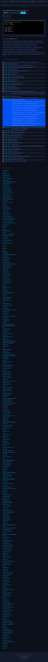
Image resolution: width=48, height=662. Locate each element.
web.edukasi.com (6, 439)
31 (10, 132)
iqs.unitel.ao (5, 237)
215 (8, 65)
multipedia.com (6, 278)
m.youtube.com (6, 273)
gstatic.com (5, 344)
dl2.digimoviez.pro (7, 374)
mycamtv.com (6, 313)
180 (10, 91)
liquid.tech (5, 648)
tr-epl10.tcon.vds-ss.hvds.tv (18, 159)
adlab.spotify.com (31, 42)
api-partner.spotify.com (27, 44)
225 (10, 139)
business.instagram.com (8, 336)
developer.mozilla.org (7, 216)
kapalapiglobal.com (7, 501)
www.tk (24, 161)
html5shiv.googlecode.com (9, 354)
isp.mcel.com (5, 493)
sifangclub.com (6, 504)
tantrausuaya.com (6, 215)
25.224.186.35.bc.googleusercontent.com (21, 127)
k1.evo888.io (5, 357)
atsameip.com (6, 599)
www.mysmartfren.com (8, 387)
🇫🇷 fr (45, 1)
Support (33, 1)
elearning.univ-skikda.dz (8, 622)
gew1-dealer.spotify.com (17, 134)
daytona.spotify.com (29, 52)
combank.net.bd (6, 578)
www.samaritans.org (7, 456)
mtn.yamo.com (6, 600)
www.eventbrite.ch (7, 368)
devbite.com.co (6, 417)
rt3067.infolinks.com (7, 564)
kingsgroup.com (6, 173)
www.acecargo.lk (6, 581)
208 (10, 69)
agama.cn (5, 471)
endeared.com (6, 420)
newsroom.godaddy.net (8, 365)
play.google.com (6, 328)
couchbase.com (6, 580)
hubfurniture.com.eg (7, 390)
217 (8, 70)
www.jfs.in (14, 139)
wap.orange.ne (6, 276)
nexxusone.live (6, 588)
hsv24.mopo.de (15, 89)
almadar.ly (5, 251)
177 (10, 79)
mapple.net (14, 69)
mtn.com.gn (5, 583)
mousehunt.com (6, 613)
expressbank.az (6, 537)
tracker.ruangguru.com (17, 76)
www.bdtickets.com (7, 464)
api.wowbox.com (6, 551)
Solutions (26, 1)
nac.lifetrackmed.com (7, 550)
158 (10, 86)
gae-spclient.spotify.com (32, 98)
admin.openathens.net (17, 65)
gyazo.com (14, 63)
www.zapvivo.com (7, 279)
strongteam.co (6, 567)
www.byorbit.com (6, 382)
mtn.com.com (6, 507)
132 (10, 158)
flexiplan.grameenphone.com (9, 218)
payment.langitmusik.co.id (8, 415)
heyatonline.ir (5, 290)
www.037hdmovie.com (8, 404)
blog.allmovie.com (23, 62)
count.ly (4, 565)
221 (8, 82)
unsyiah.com (5, 570)
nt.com (4, 284)
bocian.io (5, 597)
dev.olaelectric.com (7, 300)
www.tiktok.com (6, 319)
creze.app (5, 360)
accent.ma (5, 635)
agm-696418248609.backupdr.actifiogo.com (22, 67)
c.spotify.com (29, 47)
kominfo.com (5, 407)
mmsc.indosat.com (7, 466)
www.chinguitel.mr (7, 298)
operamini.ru (5, 469)
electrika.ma (5, 477)
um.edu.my (5, 485)
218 (8, 74)
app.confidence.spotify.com (30, 51)
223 (8, 87)
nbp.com (4, 246)
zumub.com (5, 256)
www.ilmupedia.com (7, 362)
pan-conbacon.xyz (7, 411)
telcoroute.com (6, 616)
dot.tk (13, 161)
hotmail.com (5, 226)
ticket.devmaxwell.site (7, 475)
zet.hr (4, 433)
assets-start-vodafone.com (9, 233)
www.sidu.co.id (6, 431)
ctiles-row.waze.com (7, 531)
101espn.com (5, 317)
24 (10, 99)
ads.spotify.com (40, 42)
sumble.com (15, 144)
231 (8, 152)
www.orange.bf (6, 358)
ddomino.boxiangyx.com (8, 292)
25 (10, 127)
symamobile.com (6, 207)
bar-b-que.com (15, 87)
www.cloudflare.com (7, 377)
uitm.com (5, 618)
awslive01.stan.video (7, 349)
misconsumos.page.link (8, 545)
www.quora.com (6, 259)
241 (10, 72)
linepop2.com (23, 91)
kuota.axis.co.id (6, 428)
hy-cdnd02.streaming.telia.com (9, 316)
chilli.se (13, 86)
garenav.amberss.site (7, 399)
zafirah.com (5, 441)
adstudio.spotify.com (7, 44)
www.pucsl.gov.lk (6, 518)
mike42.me (5, 436)
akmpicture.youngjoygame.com (10, 528)
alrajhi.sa (4, 203)
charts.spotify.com (31, 49)
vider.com (5, 453)
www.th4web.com (7, 373)
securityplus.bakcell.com (8, 235)
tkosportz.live (6, 350)
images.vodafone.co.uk (8, 510)
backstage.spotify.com (19, 47)
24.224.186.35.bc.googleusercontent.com (25, 41)
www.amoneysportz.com (8, 483)
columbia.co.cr (6, 320)
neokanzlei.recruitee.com (18, 77)
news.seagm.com (6, 180)
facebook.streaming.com (8, 624)
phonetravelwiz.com (7, 197)
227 (8, 144)
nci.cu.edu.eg (5, 509)
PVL (26, 659)
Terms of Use (26, 656)
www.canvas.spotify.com (8, 49)
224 (10, 70)
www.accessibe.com (7, 463)
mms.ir (4, 347)
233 (8, 159)
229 (8, 146)
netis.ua (4, 526)
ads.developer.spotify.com (20, 54)
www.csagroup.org (7, 486)
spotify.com (5, 18)
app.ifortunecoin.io (7, 287)
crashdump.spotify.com (8, 52)
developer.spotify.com (8, 54)
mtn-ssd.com (5, 314)
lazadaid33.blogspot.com (8, 324)
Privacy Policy (21, 656)
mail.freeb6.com (6, 175)
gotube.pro (5, 638)
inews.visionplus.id (7, 412)
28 (10, 130)
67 (10, 74)
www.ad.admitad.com (17, 84)
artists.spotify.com (29, 46)
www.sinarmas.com (7, 426)
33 (10, 134)
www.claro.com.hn (7, 543)
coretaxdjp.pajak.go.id (7, 393)
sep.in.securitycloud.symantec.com (20, 156)
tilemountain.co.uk (16, 149)
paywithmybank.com (7, 592)
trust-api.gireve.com (16, 142)
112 (10, 63)
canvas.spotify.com (37, 47)
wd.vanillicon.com (6, 529)
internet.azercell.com (7, 494)
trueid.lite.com (6, 409)
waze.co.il (14, 81)
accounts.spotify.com (8, 42)
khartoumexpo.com (7, 208)
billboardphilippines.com (8, 199)
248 (10, 81)
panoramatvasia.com (7, 505)
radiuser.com (5, 553)
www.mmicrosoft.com (7, 572)
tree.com (4, 369)
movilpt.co (5, 248)
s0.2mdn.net (5, 480)
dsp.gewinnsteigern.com (17, 158)
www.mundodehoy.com (8, 447)
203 (10, 151)
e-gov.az (4, 245)
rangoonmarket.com (7, 366)
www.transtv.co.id (6, 516)
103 (10, 140)
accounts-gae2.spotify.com (18, 98)
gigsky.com (5, 554)
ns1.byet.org (5, 490)
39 (10, 135)
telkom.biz (5, 644)
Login (41, 1)
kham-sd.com (15, 91)
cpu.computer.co (6, 629)
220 (8, 77)
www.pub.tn (5, 559)
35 (4, 62)
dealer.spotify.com (16, 135)
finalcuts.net (5, 200)
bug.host (4, 172)
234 (10, 161)
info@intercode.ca (25, 657)
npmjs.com (5, 289)
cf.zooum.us (5, 646)
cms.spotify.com (19, 51)
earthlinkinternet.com (7, 297)
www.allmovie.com (33, 62)
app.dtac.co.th (6, 414)
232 (8, 156)
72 (10, 82)
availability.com (6, 444)
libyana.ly (5, 322)
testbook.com (6, 241)
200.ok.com (5, 482)
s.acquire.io (5, 406)
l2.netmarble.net (6, 542)
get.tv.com (14, 79)
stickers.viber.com (7, 605)
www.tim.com (6, 515)
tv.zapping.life (6, 252)
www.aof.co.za (6, 311)
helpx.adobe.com (6, 562)
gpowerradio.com (6, 303)
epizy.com (5, 286)
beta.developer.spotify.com (34, 54)
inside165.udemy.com (7, 546)
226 (8, 142)
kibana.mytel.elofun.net (8, 502)
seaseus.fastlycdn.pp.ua (8, 632)
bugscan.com (5, 569)
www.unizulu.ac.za (7, 595)
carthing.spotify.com (20, 49)
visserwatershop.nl (7, 188)
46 (10, 84)
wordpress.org (6, 619)
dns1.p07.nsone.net (7, 213)
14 (10, 62)
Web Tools (12, 1)
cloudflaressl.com (6, 520)
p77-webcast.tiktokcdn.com (9, 561)
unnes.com (5, 539)
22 (10, 98)
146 (10, 137)
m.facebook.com (6, 594)
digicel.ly (4, 445)
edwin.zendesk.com (7, 434)
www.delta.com (6, 184)
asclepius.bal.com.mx (7, 614)
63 (10, 77)
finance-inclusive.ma (7, 371)
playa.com (5, 306)
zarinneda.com (6, 268)
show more (31, 125)
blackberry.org (6, 611)
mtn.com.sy (5, 396)
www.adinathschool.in (7, 401)
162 (10, 154)
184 (10, 142)
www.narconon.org (16, 96)
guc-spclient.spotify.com (17, 132)
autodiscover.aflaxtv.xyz (8, 333)
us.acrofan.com (15, 154)
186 (6, 62)
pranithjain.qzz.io (6, 496)
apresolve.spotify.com (18, 46)
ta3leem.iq (5, 379)
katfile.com (5, 335)
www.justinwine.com (17, 152)
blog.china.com (6, 294)
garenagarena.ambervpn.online (9, 398)
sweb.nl (4, 227)
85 (10, 156)
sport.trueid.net (6, 558)
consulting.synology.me (8, 540)
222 (8, 84)
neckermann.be (15, 147)
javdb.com (5, 205)
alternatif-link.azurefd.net (8, 343)
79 (10, 146)
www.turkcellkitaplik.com (8, 603)
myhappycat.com (6, 186)
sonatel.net (5, 423)
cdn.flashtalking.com (7, 267)
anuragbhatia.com (7, 633)
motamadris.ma (6, 602)
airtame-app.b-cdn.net (8, 573)
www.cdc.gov (6, 210)
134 (10, 147)
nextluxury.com (6, 224)
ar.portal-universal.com (8, 240)
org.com (4, 586)
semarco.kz (5, 467)
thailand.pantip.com (7, 183)
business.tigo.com (7, 271)
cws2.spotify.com (19, 52)
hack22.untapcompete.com (9, 641)
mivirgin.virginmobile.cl (8, 425)
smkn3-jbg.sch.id (6, 352)
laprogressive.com (7, 637)
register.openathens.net (29, 65)
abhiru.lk (4, 392)
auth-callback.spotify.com (30, 110)
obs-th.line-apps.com (7, 243)
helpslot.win (5, 523)
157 (10, 67)
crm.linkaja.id (5, 308)
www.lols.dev (24, 128)
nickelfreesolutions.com (8, 196)
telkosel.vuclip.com (7, 376)
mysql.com (5, 385)
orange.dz (5, 429)
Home (5, 1)
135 (10, 89)
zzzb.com (5, 363)
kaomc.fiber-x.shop (7, 548)
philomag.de (15, 141)
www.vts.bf (5, 627)
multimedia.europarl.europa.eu (9, 222)
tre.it (4, 301)
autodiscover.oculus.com (8, 202)
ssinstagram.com (6, 575)
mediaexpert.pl (6, 442)
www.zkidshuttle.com (7, 339)
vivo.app (4, 532)
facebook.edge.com (7, 191)
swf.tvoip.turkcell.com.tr (8, 192)
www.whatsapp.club (7, 189)
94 (10, 152)
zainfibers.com (30, 91)
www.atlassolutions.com (8, 607)
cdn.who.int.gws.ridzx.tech (38, 93)
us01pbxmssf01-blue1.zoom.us (9, 403)
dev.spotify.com (39, 52)
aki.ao (4, 249)
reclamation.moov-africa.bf (9, 381)
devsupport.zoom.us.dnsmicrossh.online (21, 93)
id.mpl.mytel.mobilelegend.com (9, 264)
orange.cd (5, 491)
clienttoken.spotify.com (8, 51)
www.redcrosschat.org (8, 221)
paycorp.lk (5, 338)
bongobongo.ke (6, 474)
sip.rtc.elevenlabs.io (7, 265)
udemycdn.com (6, 238)
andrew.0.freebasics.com (8, 178)
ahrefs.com (5, 521)
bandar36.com (6, 499)
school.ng (5, 448)
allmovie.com (15, 62)
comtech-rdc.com (6, 556)
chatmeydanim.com (7, 230)
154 (10, 65)
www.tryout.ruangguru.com (9, 219)
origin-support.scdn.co (8, 41)
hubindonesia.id (6, 395)
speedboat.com (6, 194)
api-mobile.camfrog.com (8, 630)
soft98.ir (4, 626)
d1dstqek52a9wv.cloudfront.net (10, 488)
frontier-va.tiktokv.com (8, 275)
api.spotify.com (17, 44)
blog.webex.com (6, 257)
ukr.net (13, 74)
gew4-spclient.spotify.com (18, 130)
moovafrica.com (6, 608)
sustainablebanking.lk (7, 305)
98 (10, 87)
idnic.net (4, 232)
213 (8, 62)
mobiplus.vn (5, 577)
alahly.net (5, 229)
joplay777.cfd (5, 270)
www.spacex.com (6, 177)
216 (8, 67)
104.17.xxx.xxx (6, 437)
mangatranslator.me (7, 461)
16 (10, 144)
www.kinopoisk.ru (6, 640)
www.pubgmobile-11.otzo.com (9, 309)
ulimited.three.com (7, 584)
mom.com (5, 455)
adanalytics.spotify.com (19, 42)
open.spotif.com (6, 497)
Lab (19, 1)
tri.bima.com (5, 418)
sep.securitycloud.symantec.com (19, 70)
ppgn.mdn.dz (5, 346)
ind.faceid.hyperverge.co (8, 450)
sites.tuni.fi (21, 82)
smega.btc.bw (6, 330)
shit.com (4, 535)
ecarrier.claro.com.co (17, 146)
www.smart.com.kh (7, 282)
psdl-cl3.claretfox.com (17, 137)
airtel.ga (4, 295)
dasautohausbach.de (7, 388)
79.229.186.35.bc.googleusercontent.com (33, 146)
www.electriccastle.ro (7, 621)
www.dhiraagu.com (7, 281)
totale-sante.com (6, 513)
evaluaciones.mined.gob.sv (8, 512)
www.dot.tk (18, 161)
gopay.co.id (5, 211)
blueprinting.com (6, 170)
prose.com (14, 151)
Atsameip (11, 5)
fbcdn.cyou (5, 643)
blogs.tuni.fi (14, 82)
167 (10, 149)
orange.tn (5, 591)
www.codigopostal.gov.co (8, 589)
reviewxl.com (15, 72)
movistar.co (5, 332)
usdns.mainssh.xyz (7, 384)
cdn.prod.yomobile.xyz (8, 610)
